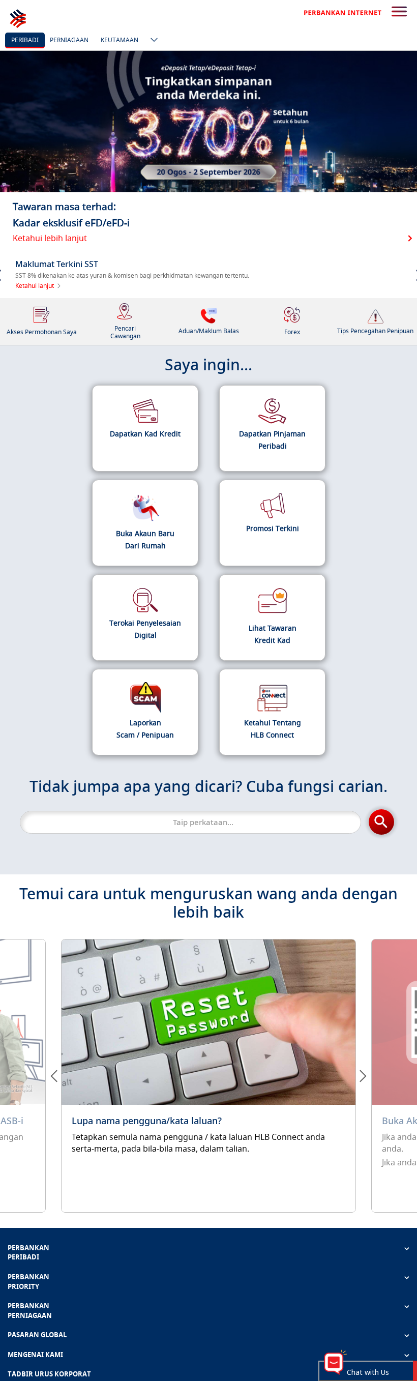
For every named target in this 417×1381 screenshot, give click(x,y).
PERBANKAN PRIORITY (28, 1281)
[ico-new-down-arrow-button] (151, 40)
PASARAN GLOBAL (37, 1334)
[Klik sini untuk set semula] (208, 1075)
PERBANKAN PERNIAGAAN (30, 1310)
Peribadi (25, 40)
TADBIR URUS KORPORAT (49, 1373)
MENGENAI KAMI (35, 1354)
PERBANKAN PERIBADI (28, 1252)
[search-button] (399, 12)
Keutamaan (119, 40)
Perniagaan (69, 40)
